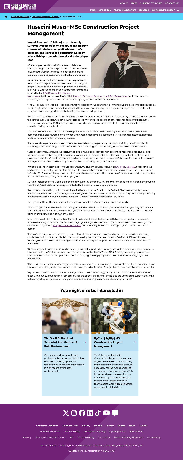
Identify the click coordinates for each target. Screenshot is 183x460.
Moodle (98, 426)
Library (86, 426)
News (132, 426)
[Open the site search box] (178, 10)
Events (121, 426)
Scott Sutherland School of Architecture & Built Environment (96, 96)
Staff (133, 3)
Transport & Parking (94, 432)
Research (144, 10)
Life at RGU (105, 10)
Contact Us (172, 3)
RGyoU (110, 426)
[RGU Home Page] (6, 16)
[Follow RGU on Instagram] (74, 415)
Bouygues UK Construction (67, 226)
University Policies (49, 432)
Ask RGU (130, 167)
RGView (143, 426)
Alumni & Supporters (125, 10)
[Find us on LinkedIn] (90, 415)
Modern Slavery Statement (128, 437)
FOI (71, 437)
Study (93, 10)
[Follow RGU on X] (66, 415)
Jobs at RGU (136, 432)
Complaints (104, 437)
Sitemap (27, 437)
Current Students (151, 3)
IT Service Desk (70, 426)
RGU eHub (119, 167)
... (9, 17)
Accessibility (153, 437)
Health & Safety (72, 432)
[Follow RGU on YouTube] (106, 415)
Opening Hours (117, 432)
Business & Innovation (163, 10)
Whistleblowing (85, 437)
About (124, 3)
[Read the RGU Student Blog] (115, 415)
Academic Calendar (47, 426)
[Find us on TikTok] (98, 415)
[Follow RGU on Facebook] (82, 415)
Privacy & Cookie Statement (51, 437)
